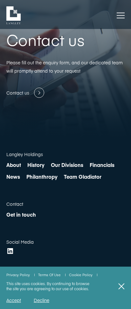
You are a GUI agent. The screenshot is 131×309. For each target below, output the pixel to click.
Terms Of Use (50, 274)
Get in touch (21, 214)
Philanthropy (42, 176)
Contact (14, 204)
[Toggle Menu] (121, 15)
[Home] (13, 15)
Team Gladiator (82, 176)
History (36, 164)
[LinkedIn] (10, 251)
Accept (13, 300)
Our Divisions (67, 164)
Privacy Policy (18, 274)
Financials (102, 164)
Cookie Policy (81, 274)
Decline (41, 300)
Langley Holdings (24, 154)
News (13, 176)
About (13, 164)
